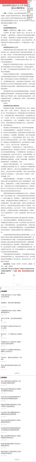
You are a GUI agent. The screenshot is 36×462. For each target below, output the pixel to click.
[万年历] (7, 2)
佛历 (28, 3)
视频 (28, 12)
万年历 (29, 1)
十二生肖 (30, 14)
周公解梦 (30, 8)
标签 (28, 6)
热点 (28, 4)
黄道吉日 (30, 15)
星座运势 (30, 10)
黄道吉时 (30, 17)
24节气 (29, 19)
